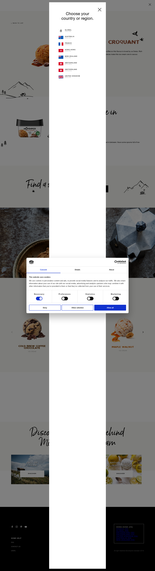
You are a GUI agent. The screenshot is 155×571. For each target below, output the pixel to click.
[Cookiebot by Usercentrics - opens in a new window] (116, 262)
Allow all (110, 308)
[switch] (65, 298)
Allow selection (77, 308)
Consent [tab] (43, 270)
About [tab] (111, 270)
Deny (45, 308)
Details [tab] (77, 270)
